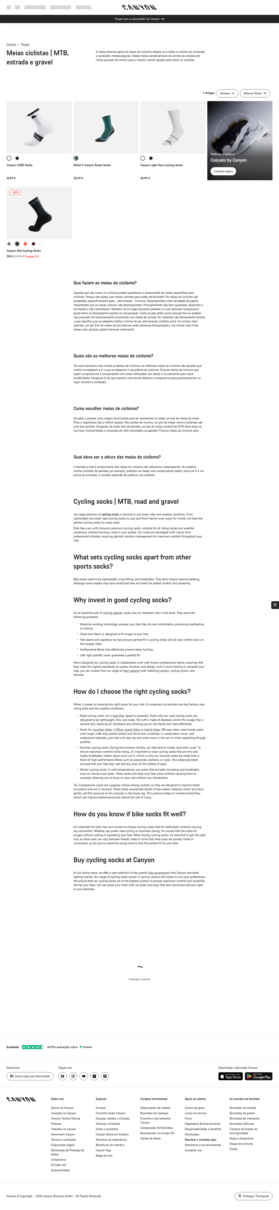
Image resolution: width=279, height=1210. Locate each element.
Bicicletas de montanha (244, 1118)
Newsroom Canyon (63, 1134)
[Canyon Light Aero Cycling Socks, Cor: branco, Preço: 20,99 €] (173, 127)
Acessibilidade (60, 1170)
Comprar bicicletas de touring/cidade (243, 1131)
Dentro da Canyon (62, 1108)
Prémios (56, 1124)
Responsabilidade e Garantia (203, 1129)
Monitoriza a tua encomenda (203, 1145)
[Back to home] (139, 7)
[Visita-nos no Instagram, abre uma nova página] (73, 1076)
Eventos (101, 1108)
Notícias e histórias (108, 1124)
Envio (188, 1118)
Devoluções (192, 1134)
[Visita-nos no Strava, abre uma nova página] (94, 1076)
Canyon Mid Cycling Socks (24, 251)
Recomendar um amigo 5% (157, 1133)
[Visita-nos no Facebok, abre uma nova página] (62, 1076)
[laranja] (25, 243)
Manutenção (83, 7)
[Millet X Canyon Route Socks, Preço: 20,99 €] (106, 127)
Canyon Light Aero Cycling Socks (161, 165)
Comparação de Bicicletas (156, 1128)
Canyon (11, 44)
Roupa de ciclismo (241, 1144)
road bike (118, 716)
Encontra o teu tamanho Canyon (155, 1120)
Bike (76, 579)
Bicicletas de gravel (242, 1113)
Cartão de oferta (150, 1138)
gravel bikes (132, 730)
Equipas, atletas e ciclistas (113, 1118)
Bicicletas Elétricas (242, 1124)
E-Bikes (118, 730)
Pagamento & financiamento (202, 1124)
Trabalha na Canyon (63, 1129)
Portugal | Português (255, 1196)
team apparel (131, 671)
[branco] (41, 243)
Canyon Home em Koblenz (112, 1134)
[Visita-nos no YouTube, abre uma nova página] (84, 1076)
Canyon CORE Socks (19, 165)
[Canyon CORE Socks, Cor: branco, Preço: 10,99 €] (39, 127)
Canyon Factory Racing (65, 1118)
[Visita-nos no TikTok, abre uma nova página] (105, 1076)
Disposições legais (63, 1145)
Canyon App (103, 1150)
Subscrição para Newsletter (32, 1076)
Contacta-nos (193, 1150)
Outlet (233, 1149)
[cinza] (9, 243)
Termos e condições (63, 1139)
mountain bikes (102, 730)
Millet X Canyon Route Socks (92, 165)
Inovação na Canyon (63, 1113)
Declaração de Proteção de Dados (67, 1152)
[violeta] (33, 243)
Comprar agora (223, 171)
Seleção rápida (39, 146)
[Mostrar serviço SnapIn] (275, 605)
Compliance (58, 1159)
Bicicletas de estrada (243, 1108)
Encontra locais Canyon (110, 1113)
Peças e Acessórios (242, 1138)
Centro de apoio (195, 1108)
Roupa (25, 44)
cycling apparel (112, 613)
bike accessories (158, 873)
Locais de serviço (195, 1113)
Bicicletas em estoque (154, 1113)
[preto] (17, 158)
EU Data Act (58, 1165)
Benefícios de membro (110, 1145)
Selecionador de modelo (155, 1108)
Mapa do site (104, 1155)
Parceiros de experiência (111, 1139)
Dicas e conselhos (107, 1129)
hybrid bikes (152, 730)
